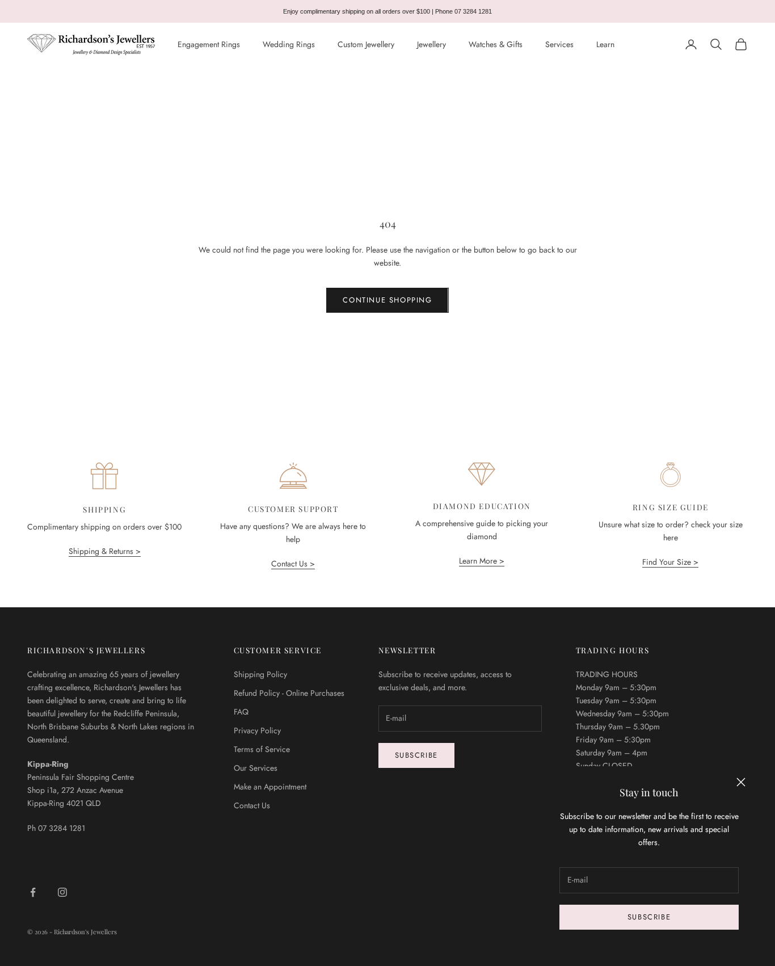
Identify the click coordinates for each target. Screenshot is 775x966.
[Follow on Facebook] (33, 892)
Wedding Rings (289, 44)
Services (559, 44)
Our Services (255, 768)
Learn (605, 44)
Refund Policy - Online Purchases (289, 693)
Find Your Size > (670, 562)
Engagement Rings (209, 44)
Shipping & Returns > (105, 551)
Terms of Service (262, 749)
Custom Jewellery (366, 44)
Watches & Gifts (496, 44)
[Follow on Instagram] (62, 892)
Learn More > (481, 560)
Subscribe (649, 917)
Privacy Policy (257, 730)
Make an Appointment (270, 786)
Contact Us (252, 805)
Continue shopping (387, 300)
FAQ (241, 711)
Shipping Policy (260, 674)
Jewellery (431, 44)
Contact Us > (293, 563)
